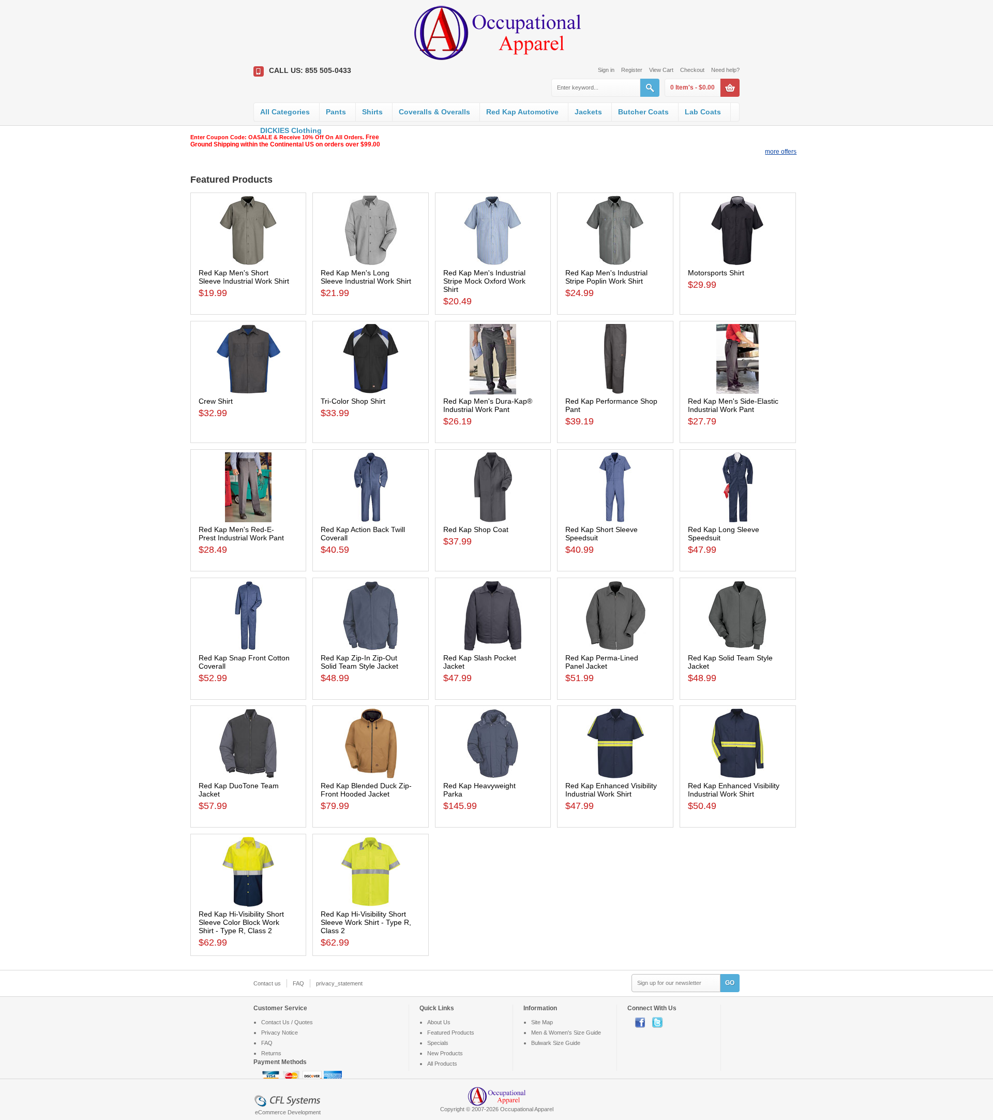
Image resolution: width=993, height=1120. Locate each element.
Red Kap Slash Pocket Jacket (479, 662)
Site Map (542, 1022)
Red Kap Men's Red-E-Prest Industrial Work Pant (241, 533)
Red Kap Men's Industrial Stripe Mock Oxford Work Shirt (484, 281)
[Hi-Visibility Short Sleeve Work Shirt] (370, 871)
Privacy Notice (279, 1032)
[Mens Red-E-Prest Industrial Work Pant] (248, 487)
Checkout (692, 70)
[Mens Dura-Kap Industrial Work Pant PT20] (493, 359)
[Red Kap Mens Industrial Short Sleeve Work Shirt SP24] (248, 230)
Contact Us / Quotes (287, 1022)
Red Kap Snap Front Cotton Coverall (244, 662)
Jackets (588, 112)
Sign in (606, 70)
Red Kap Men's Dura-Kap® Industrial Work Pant (487, 405)
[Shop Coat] (493, 487)
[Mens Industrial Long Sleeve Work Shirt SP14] (370, 230)
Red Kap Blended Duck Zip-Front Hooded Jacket (366, 790)
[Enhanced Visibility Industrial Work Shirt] (615, 743)
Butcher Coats (643, 112)
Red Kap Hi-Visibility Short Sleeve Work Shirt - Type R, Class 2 (366, 922)
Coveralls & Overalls (434, 112)
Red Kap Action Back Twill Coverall (363, 533)
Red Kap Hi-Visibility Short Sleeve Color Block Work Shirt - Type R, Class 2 (241, 922)
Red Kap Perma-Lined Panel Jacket (601, 662)
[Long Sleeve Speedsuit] (737, 487)
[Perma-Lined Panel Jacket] (615, 615)
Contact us (267, 983)
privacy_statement (339, 983)
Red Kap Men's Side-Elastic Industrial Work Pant (733, 405)
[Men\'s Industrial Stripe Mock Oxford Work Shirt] (493, 230)
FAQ (298, 983)
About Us (438, 1022)
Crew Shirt (216, 401)
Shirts (372, 112)
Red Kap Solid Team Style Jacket (730, 662)
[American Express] (332, 1076)
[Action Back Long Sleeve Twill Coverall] (370, 487)
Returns (271, 1053)
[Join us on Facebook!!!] (643, 1022)
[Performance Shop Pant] (615, 358)
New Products (445, 1053)
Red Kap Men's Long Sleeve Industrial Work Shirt (366, 277)
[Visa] (271, 1076)
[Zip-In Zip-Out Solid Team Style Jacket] (370, 615)
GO (729, 982)
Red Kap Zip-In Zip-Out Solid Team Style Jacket (359, 662)
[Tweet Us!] (660, 1022)
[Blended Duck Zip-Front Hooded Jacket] (370, 743)
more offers (780, 151)
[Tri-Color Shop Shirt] (370, 358)
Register (631, 70)
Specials (437, 1043)
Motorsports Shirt (716, 273)
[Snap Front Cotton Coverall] (248, 615)
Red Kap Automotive (522, 112)
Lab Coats (703, 112)
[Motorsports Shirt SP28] (737, 230)
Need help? (725, 70)
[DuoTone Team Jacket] (248, 743)
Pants (336, 112)
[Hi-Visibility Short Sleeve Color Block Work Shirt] (248, 871)
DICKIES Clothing (291, 130)
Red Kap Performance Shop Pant (611, 405)
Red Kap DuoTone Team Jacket (239, 790)
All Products (442, 1063)
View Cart (661, 70)
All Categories (285, 112)
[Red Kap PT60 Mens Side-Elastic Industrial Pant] (737, 358)
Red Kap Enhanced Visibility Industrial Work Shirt (611, 790)
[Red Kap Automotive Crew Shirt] (248, 358)
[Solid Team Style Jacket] (737, 615)
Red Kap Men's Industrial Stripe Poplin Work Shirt (606, 277)
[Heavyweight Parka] (493, 743)
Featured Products (450, 1032)
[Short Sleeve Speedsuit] (615, 487)
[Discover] (313, 1076)
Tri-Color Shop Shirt (353, 401)
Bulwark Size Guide (555, 1043)
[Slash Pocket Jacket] (493, 615)
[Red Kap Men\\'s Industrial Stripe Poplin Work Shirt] (615, 230)
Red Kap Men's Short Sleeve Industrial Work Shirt (244, 277)
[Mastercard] (292, 1076)
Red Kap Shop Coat (475, 529)
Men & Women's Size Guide (566, 1032)
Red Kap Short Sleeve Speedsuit (601, 533)
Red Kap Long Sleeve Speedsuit (723, 533)
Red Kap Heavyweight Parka (479, 790)
